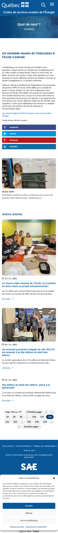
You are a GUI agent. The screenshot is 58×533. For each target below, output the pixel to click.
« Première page (34, 412)
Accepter (29, 506)
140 (37, 422)
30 (21, 417)
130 (29, 422)
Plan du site (29, 450)
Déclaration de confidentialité (36, 526)
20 (14, 417)
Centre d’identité (23, 446)
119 (42, 417)
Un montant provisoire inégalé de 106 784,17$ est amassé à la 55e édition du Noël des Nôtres (28, 352)
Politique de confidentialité (44, 446)
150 (45, 422)
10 (7, 417)
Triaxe (36, 531)
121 (7, 422)
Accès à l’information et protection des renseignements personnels (29, 456)
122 (15, 422)
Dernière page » (31, 427)
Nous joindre (7, 446)
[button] (54, 478)
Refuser (29, 513)
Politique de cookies (17, 526)
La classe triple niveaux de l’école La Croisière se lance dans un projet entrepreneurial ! (29, 285)
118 (34, 417)
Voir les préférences (29, 521)
